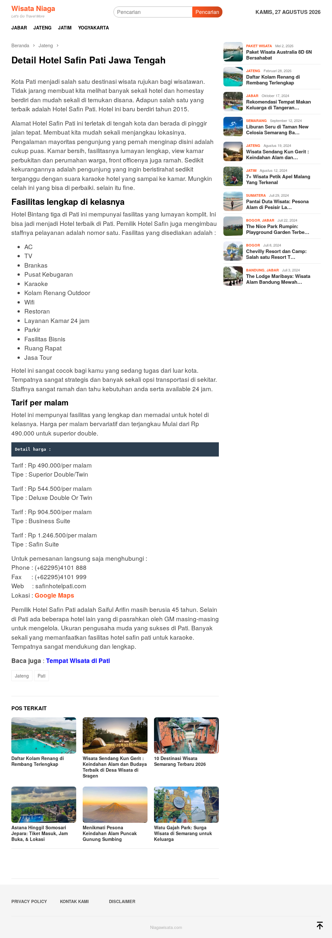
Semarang (256, 120)
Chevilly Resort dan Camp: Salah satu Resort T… (276, 254)
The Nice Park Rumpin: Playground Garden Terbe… (277, 229)
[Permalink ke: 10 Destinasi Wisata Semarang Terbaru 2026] (186, 735)
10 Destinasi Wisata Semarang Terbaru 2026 (180, 761)
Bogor (253, 220)
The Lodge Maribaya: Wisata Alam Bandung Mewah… (278, 279)
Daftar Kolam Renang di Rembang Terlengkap (37, 761)
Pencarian (207, 12)
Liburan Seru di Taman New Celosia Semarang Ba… (277, 129)
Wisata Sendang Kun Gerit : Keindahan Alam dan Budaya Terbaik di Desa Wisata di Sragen (115, 767)
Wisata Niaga (33, 8)
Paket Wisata (259, 45)
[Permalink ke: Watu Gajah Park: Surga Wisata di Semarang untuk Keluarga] (186, 805)
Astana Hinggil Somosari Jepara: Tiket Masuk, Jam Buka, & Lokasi (39, 833)
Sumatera (256, 195)
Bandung (255, 270)
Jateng (22, 675)
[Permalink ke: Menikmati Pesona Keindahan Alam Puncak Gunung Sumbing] (115, 805)
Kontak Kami (74, 901)
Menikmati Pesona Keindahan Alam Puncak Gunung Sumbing (110, 833)
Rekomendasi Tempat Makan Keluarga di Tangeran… (278, 104)
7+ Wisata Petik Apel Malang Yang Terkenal (278, 179)
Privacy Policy (29, 901)
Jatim (251, 170)
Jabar (252, 95)
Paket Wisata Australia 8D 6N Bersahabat (279, 55)
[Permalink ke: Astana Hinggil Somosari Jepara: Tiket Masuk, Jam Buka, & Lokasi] (43, 805)
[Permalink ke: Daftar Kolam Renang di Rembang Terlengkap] (43, 735)
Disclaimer (122, 901)
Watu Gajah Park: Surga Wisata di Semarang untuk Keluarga (183, 833)
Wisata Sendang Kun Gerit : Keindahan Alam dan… (277, 154)
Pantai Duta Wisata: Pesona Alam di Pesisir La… (277, 204)
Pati (41, 675)
